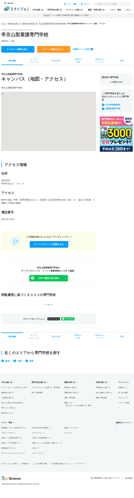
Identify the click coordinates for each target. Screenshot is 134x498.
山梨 (19, 361)
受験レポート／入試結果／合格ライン (45, 443)
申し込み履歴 (123, 393)
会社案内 (129, 478)
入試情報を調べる (7, 398)
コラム (128, 10)
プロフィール (123, 398)
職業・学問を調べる (96, 10)
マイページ (122, 382)
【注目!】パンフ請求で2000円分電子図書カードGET (66, 15)
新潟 (7, 361)
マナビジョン (16, 8)
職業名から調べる (70, 387)
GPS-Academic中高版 (40, 428)
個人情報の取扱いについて (61, 464)
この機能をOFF (116, 82)
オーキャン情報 (17, 49)
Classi (34, 448)
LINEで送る (69, 319)
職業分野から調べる (71, 393)
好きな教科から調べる (104, 393)
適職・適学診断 (69, 398)
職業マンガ (78, 404)
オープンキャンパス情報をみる (49, 244)
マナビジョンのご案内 (9, 464)
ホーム (3, 24)
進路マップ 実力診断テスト (11, 443)
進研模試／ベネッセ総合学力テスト (13, 428)
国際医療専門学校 (113, 108)
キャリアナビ (37, 433)
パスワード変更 (123, 403)
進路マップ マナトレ (71, 428)
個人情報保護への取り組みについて (105, 478)
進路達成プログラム (8, 448)
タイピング (68, 433)
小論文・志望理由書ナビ (40, 438)
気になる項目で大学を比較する (12, 403)
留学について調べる (8, 408)
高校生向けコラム (7, 413)
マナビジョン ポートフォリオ (11, 453)
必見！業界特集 (37, 393)
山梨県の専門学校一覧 (29, 24)
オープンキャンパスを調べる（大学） (14, 387)
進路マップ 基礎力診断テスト (11, 438)
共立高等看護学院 (113, 105)
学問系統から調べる (103, 387)
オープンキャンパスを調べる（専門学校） (46, 387)
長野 (31, 361)
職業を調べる (69, 382)
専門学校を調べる (54, 10)
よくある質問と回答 (40, 464)
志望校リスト (123, 387)
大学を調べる (37, 10)
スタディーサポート (8, 433)
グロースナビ (37, 453)
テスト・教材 (115, 10)
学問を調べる (101, 382)
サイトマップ (80, 464)
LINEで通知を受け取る (48, 278)
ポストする (55, 319)
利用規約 (25, 464)
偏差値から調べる (7, 393)
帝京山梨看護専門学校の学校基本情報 (52, 24)
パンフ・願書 (53, 49)
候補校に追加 (81, 49)
